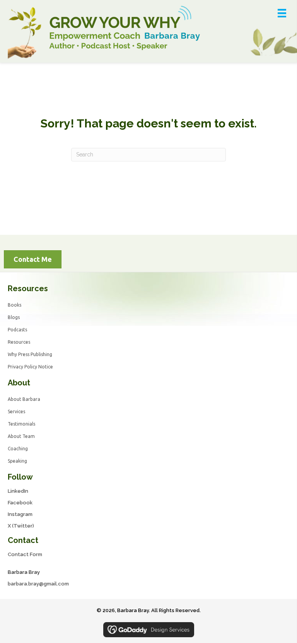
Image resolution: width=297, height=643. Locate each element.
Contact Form (25, 554)
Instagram (20, 514)
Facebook (20, 503)
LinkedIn (18, 491)
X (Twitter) (21, 526)
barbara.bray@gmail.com (38, 584)
